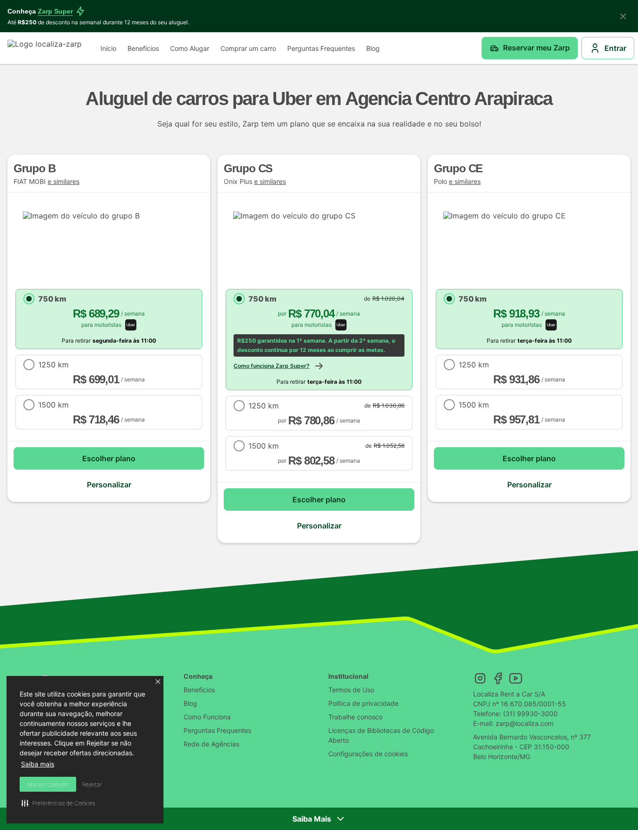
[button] (157, 681)
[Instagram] (480, 678)
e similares (63, 181)
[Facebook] (498, 678)
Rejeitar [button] (92, 784)
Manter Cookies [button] (48, 784)
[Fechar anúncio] (623, 16)
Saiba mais (37, 764)
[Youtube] (516, 678)
